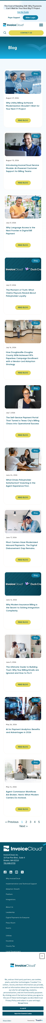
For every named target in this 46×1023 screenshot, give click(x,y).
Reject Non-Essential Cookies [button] (23, 1013)
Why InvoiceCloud (13, 878)
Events (8, 928)
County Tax (10, 946)
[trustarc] (39, 1020)
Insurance (9, 941)
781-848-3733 (9, 863)
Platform (9, 894)
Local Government (13, 951)
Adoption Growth (13, 889)
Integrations (10, 899)
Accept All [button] (23, 1008)
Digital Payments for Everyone (17, 917)
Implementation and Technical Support (21, 884)
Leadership (10, 912)
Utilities (9, 936)
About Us (9, 907)
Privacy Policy (7, 1020)
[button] (42, 956)
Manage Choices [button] (23, 1003)
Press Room (10, 923)
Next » (23, 826)
